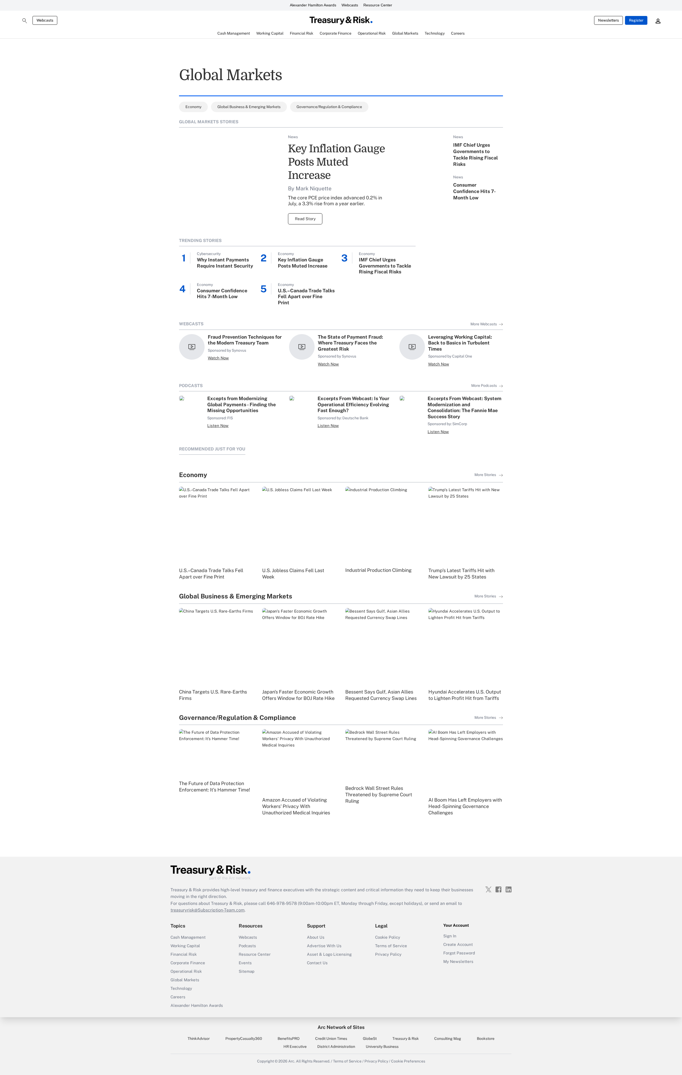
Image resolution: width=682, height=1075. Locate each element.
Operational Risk (186, 971)
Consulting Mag (447, 1038)
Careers (177, 997)
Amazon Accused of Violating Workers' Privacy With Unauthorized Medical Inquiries (296, 806)
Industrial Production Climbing (378, 570)
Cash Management (188, 937)
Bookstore (485, 1038)
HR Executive (295, 1046)
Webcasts (350, 5)
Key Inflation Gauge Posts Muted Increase (336, 162)
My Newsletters (458, 961)
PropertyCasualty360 (243, 1038)
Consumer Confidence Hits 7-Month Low (474, 191)
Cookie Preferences (408, 1061)
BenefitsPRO (288, 1038)
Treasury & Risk (405, 1038)
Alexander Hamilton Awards (313, 5)
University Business (382, 1046)
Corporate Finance (187, 963)
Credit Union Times (331, 1038)
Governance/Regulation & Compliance (329, 107)
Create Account (458, 944)
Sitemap (246, 971)
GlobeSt (370, 1038)
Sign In (449, 936)
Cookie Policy (387, 937)
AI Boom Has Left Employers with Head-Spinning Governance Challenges (465, 806)
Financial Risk (183, 954)
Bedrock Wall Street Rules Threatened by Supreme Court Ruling (378, 794)
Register (636, 20)
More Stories (485, 475)
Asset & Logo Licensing (329, 954)
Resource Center (377, 5)
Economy (193, 107)
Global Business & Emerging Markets (249, 107)
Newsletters (608, 20)
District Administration (336, 1046)
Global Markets (184, 980)
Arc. (291, 1061)
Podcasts (247, 945)
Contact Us (317, 963)
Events (245, 963)
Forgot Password (459, 953)
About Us (315, 937)
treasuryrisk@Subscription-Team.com (207, 910)
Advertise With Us (324, 945)
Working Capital (185, 945)
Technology (181, 988)
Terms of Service (391, 945)
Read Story (305, 218)
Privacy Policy (388, 954)
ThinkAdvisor (199, 1038)
